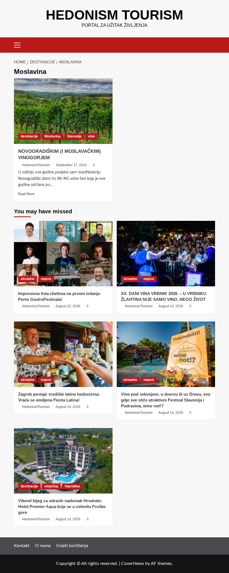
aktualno (27, 279)
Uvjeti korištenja (72, 545)
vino (91, 136)
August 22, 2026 (68, 306)
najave (46, 279)
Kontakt (22, 545)
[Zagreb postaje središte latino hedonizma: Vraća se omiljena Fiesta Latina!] (63, 354)
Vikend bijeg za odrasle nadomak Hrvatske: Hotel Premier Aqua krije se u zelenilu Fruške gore (62, 506)
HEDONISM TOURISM (114, 15)
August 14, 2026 (170, 306)
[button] (19, 44)
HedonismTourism (36, 165)
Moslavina (52, 136)
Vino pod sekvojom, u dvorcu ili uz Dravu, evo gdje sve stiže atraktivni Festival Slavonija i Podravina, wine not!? (165, 400)
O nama (43, 545)
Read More (26, 194)
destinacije (29, 136)
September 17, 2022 (71, 165)
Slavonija (74, 136)
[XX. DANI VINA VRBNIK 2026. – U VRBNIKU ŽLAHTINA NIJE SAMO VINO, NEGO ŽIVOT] (166, 253)
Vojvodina (72, 486)
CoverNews (132, 563)
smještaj (51, 486)
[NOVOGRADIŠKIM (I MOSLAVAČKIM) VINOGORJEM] (63, 111)
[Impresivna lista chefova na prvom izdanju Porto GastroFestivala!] (63, 253)
